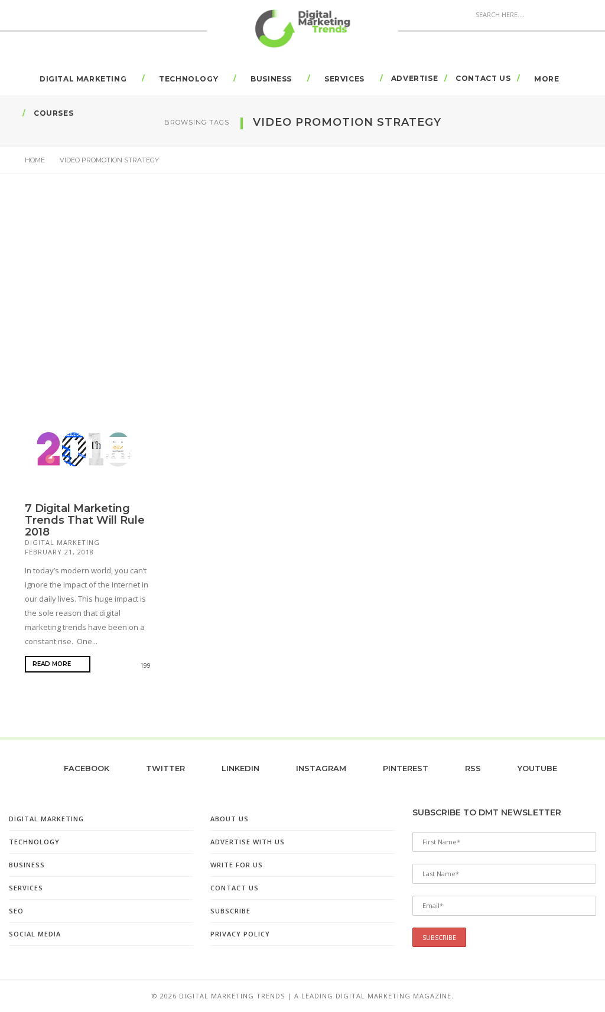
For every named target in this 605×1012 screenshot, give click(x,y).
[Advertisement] (302, 304)
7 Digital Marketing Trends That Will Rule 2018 (85, 520)
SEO (16, 910)
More (546, 78)
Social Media (35, 933)
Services (344, 78)
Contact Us (483, 78)
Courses (53, 113)
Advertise (414, 78)
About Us (229, 818)
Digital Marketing (83, 78)
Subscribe (230, 910)
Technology (188, 78)
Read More (52, 664)
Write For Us (236, 864)
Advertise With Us (247, 841)
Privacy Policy (240, 933)
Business (271, 78)
